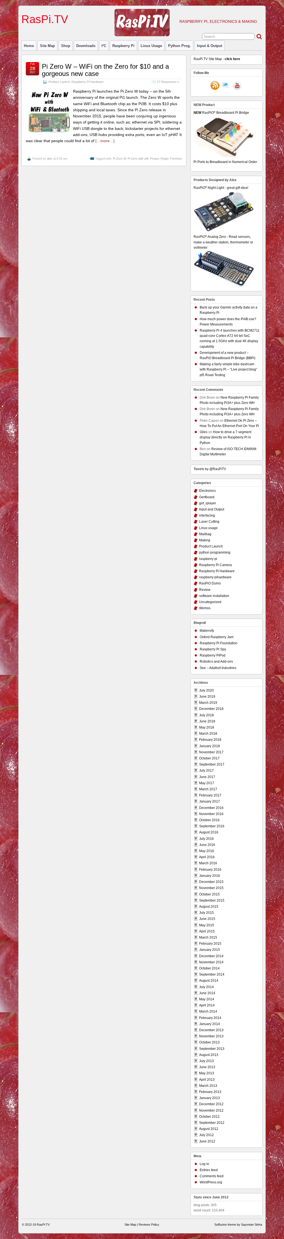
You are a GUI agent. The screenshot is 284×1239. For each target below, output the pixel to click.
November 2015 (211, 888)
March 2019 (208, 703)
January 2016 (209, 876)
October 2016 (209, 820)
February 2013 (210, 1092)
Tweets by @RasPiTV (210, 469)
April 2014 (207, 1005)
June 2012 (207, 1141)
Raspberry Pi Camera (215, 565)
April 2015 (207, 931)
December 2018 (211, 709)
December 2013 (211, 1030)
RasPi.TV (44, 19)
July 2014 (206, 987)
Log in (204, 1164)
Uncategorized (210, 602)
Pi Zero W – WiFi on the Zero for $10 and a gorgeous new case (105, 70)
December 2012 (211, 1104)
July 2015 (206, 913)
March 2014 (208, 1011)
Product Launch (59, 81)
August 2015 (208, 907)
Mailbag (205, 534)
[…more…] (105, 141)
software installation (214, 596)
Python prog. (179, 46)
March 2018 (208, 733)
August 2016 (208, 832)
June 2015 (207, 919)
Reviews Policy (149, 1224)
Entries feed (209, 1170)
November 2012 (211, 1110)
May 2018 (206, 727)
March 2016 (208, 863)
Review (205, 590)
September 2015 (211, 900)
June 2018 (207, 721)
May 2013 (206, 1073)
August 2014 (208, 981)
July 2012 (206, 1135)
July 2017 (206, 770)
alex (49, 158)
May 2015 (206, 925)
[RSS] (215, 86)
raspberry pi (123, 46)
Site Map (47, 46)
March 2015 (208, 937)
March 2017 (208, 789)
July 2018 (206, 715)
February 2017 (210, 795)
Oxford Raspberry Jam (217, 637)
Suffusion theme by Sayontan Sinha (238, 1224)
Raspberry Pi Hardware (87, 81)
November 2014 (211, 962)
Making (204, 540)
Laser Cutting (209, 522)
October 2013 (209, 1042)
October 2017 (209, 758)
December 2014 (211, 956)
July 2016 (206, 839)
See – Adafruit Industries (218, 668)
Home (29, 46)
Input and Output (211, 509)
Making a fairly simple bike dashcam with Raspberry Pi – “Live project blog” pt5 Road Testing (228, 369)
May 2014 (206, 999)
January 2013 (209, 1098)
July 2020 (206, 690)
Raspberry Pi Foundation (218, 643)
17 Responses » (168, 81)
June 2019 (207, 697)
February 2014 (210, 1018)
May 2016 (206, 851)
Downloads (85, 46)
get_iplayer (207, 503)
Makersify (207, 631)
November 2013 (211, 1036)
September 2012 (211, 1123)
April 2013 (207, 1080)
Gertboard (206, 497)
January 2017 (209, 801)
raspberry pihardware (215, 577)
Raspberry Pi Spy (213, 649)
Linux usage (151, 46)
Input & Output (209, 46)
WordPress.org (211, 1182)
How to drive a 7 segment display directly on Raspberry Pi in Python (225, 437)
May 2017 (206, 783)
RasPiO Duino (210, 583)
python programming (214, 552)
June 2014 (207, 993)
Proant (154, 158)
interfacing (207, 515)
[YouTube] (237, 86)
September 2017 (211, 764)
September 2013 (211, 1049)
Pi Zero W (119, 158)
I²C (104, 46)
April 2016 (207, 857)
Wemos (205, 608)
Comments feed (212, 1176)
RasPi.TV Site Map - (217, 59)
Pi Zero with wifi (138, 158)
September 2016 (211, 826)
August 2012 (208, 1129)
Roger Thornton (171, 158)
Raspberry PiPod (212, 655)
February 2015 (210, 944)
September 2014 (211, 974)
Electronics (207, 491)
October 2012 (209, 1117)
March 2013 (208, 1086)
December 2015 (211, 882)
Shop (65, 46)
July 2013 (206, 1061)
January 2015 (209, 950)
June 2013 (207, 1067)
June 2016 (207, 845)
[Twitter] (226, 86)
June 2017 (207, 777)
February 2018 (210, 740)
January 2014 (209, 1024)
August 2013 (208, 1055)
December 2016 (211, 808)
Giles (203, 432)
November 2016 (211, 814)
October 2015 (209, 894)
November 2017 (211, 752)
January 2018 (209, 746)
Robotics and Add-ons (216, 661)
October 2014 (209, 968)
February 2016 (210, 870)
